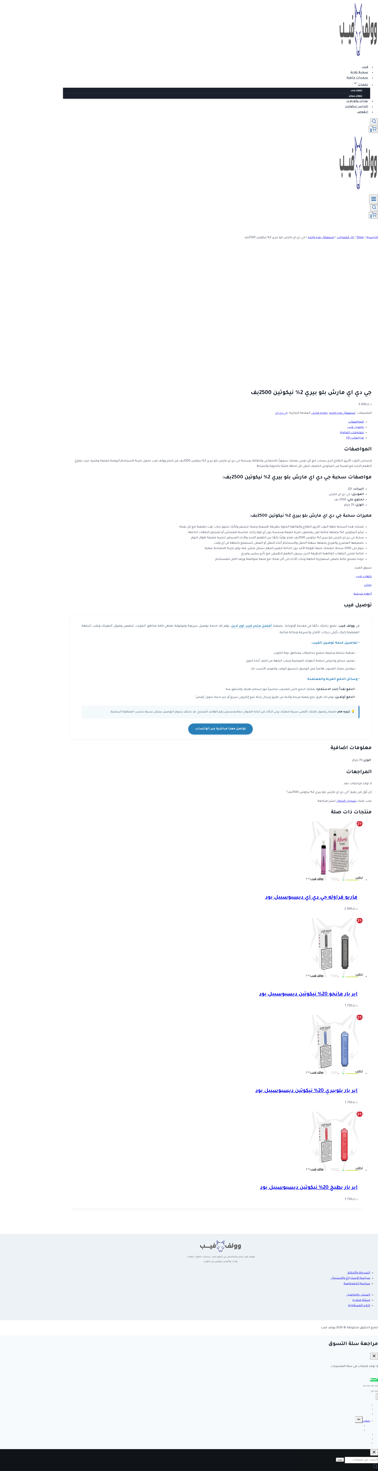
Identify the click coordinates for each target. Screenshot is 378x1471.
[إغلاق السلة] (374, 1356)
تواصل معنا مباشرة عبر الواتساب (220, 729)
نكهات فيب (356, 90)
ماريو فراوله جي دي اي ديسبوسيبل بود (311, 897)
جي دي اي (281, 413)
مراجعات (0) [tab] (355, 438)
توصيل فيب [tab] (355, 427)
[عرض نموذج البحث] (374, 121)
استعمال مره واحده (342, 413)
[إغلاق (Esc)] (364, 1385)
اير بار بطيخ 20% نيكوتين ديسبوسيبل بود (309, 1188)
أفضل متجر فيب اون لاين (251, 626)
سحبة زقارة (359, 72)
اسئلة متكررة (361, 1300)
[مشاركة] (368, 1385)
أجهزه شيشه (362, 594)
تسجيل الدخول (346, 801)
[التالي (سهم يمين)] (372, 1391)
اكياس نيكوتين (356, 107)
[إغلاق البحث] (374, 1452)
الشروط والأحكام (358, 1273)
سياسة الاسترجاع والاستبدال (350, 1278)
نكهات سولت (355, 96)
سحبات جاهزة (357, 78)
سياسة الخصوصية (357, 1283)
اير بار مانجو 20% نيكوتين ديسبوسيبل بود (308, 994)
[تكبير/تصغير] (376, 1385)
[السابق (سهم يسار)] (376, 1391)
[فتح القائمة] (373, 199)
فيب (365, 67)
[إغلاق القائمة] (377, 1396)
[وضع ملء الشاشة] (372, 1385)
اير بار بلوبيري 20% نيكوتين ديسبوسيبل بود (306, 1091)
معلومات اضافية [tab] (352, 432)
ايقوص (362, 112)
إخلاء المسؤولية (359, 1305)
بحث (339, 1459)
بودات (368, 585)
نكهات (366, 1421)
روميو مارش (319, 413)
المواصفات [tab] (356, 422)
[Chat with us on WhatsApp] (374, 1380)
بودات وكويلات (357, 101)
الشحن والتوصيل (358, 1295)
